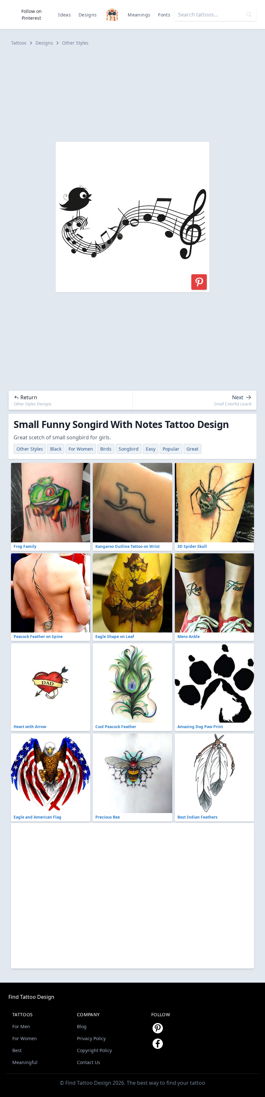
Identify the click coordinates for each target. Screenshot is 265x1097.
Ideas (64, 15)
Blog (82, 1026)
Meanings (139, 15)
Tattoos (18, 43)
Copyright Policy (94, 1050)
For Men (21, 1026)
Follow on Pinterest (31, 14)
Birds (105, 449)
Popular (171, 449)
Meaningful (24, 1062)
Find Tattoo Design (31, 996)
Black (55, 449)
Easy (150, 449)
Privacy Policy (91, 1038)
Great (192, 449)
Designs (88, 15)
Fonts (164, 15)
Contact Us (88, 1062)
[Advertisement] (132, 94)
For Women (81, 449)
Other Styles (75, 43)
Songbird (129, 449)
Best (17, 1050)
